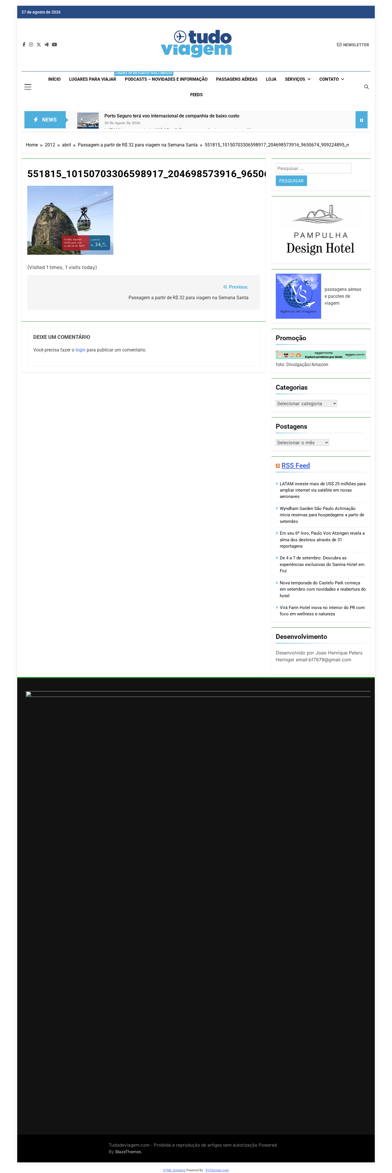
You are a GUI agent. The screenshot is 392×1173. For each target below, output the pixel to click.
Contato (329, 79)
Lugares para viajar (95, 77)
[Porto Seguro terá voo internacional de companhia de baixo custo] (88, 123)
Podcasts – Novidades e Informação (166, 79)
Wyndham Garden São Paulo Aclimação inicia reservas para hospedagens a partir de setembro (322, 515)
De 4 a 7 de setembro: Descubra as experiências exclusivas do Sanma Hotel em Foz (322, 564)
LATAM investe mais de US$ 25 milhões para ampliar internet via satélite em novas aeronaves (323, 490)
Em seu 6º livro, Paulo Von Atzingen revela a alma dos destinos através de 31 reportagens (322, 540)
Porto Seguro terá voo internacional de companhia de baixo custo (171, 116)
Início (54, 79)
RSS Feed (296, 465)
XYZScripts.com (217, 1170)
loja (271, 79)
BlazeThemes (128, 1151)
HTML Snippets (174, 1170)
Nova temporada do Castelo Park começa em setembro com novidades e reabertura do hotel (323, 589)
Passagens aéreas (236, 79)
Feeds (196, 94)
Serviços (295, 79)
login (80, 350)
